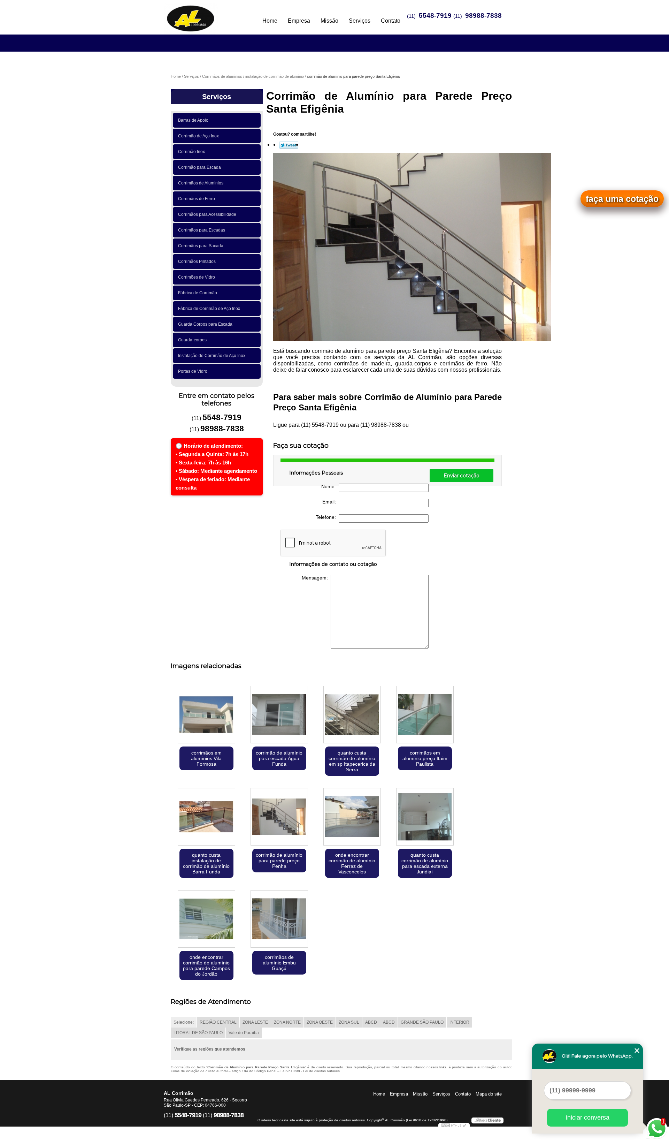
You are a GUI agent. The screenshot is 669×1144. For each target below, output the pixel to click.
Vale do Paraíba (244, 1032)
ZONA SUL (349, 1022)
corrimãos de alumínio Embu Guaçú (279, 962)
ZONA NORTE (287, 1022)
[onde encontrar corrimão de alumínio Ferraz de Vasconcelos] (352, 817)
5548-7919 (435, 15)
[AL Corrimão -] (204, 14)
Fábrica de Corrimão (197, 292)
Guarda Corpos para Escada (205, 324)
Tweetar (288, 145)
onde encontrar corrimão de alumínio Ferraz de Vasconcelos (352, 863)
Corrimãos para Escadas (201, 230)
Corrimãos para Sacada (200, 245)
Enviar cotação (461, 475)
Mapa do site (489, 1094)
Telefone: (327, 517)
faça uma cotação (622, 199)
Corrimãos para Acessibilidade (207, 214)
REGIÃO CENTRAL (218, 1022)
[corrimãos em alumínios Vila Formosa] (206, 715)
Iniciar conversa (587, 1117)
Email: (330, 502)
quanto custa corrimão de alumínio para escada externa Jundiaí (424, 863)
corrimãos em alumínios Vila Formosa (206, 758)
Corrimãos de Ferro (196, 198)
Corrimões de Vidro (196, 277)
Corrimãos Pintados (197, 261)
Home (269, 21)
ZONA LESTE (255, 1022)
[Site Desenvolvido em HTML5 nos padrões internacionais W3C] (454, 1126)
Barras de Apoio (193, 120)
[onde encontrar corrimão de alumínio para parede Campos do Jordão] (206, 919)
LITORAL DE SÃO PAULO (198, 1032)
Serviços (359, 21)
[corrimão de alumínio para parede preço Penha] (279, 817)
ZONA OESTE (320, 1022)
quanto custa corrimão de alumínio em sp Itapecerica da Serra (352, 761)
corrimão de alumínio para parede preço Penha (279, 860)
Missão (329, 21)
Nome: (330, 486)
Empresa (299, 21)
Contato (390, 21)
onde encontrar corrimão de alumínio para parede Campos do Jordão (206, 965)
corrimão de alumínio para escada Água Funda (279, 758)
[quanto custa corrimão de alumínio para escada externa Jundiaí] (425, 817)
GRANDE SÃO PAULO (422, 1022)
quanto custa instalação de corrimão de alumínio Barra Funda (206, 863)
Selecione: (184, 1022)
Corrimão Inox (191, 151)
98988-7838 (483, 15)
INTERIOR (459, 1022)
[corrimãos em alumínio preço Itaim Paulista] (425, 715)
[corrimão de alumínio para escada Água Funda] (279, 715)
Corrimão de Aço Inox (198, 136)
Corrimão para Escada (199, 167)
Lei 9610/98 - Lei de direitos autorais (310, 1071)
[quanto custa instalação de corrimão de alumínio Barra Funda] (206, 817)
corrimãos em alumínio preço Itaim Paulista (424, 758)
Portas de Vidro (192, 371)
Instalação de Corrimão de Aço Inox (211, 355)
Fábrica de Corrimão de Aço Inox (209, 308)
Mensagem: (316, 578)
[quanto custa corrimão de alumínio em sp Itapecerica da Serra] (352, 715)
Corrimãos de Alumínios (200, 183)
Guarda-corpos (192, 340)
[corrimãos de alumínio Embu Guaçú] (279, 919)
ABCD (371, 1022)
